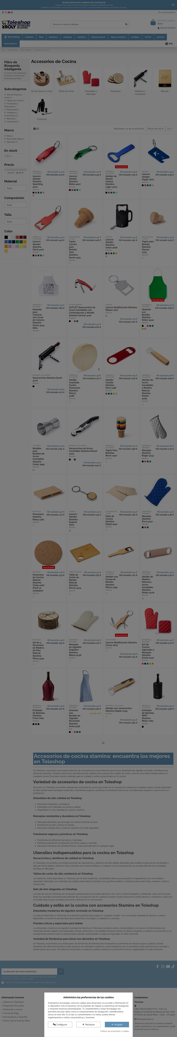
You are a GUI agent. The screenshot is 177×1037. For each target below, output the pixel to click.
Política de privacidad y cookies (114, 1031)
